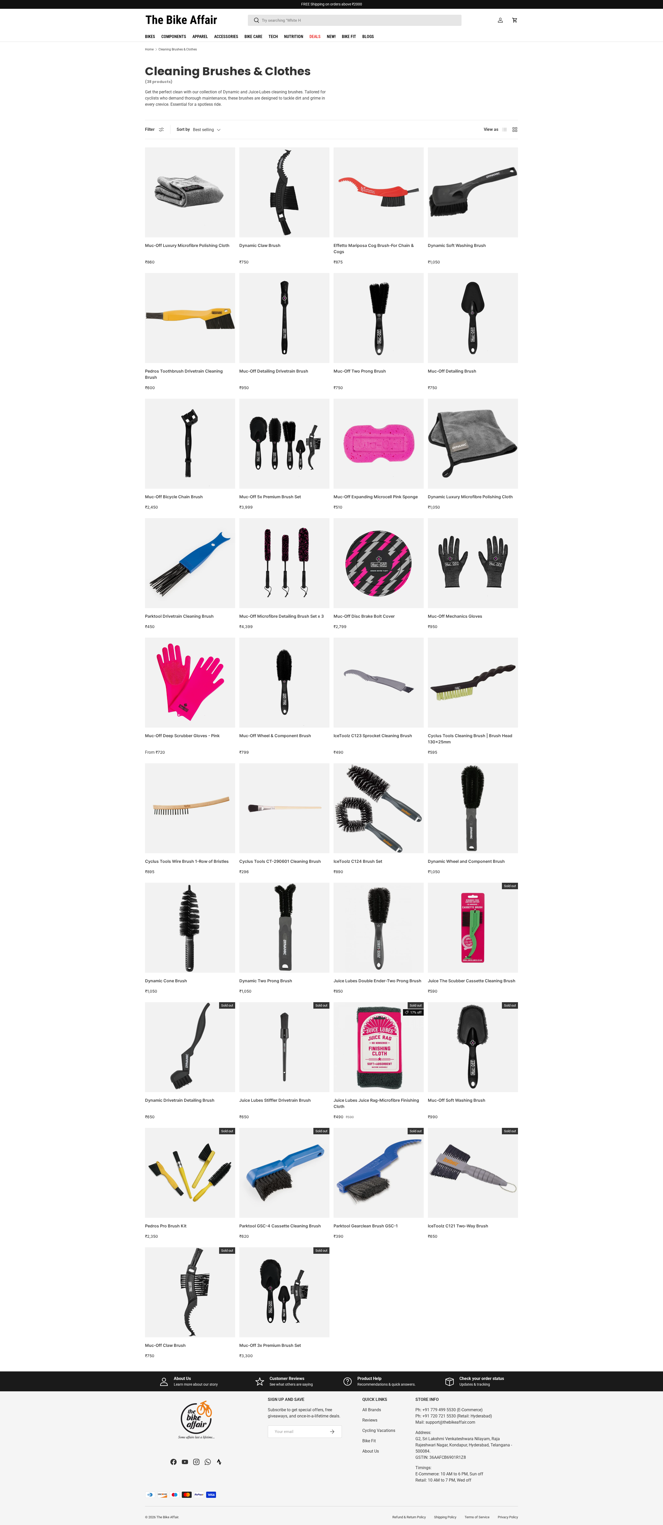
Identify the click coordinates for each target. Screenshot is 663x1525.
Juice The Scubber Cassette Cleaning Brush (471, 980)
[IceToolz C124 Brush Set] (379, 808)
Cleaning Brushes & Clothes (177, 49)
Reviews (369, 1420)
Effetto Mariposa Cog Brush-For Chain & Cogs (374, 248)
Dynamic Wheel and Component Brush (466, 861)
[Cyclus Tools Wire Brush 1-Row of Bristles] (190, 808)
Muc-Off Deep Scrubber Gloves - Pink (182, 735)
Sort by (183, 129)
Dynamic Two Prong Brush (265, 980)
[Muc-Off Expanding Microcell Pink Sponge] (379, 444)
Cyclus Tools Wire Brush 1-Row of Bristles (187, 861)
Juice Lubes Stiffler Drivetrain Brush (275, 1100)
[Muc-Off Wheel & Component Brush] (284, 683)
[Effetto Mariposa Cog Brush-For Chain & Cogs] (379, 192)
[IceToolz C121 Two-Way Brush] (473, 1173)
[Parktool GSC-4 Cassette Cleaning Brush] (284, 1173)
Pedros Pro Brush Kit (165, 1225)
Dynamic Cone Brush (166, 980)
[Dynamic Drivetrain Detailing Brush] (190, 1047)
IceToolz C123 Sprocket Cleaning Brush (373, 735)
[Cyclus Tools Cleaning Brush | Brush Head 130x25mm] (473, 683)
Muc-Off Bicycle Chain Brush (174, 496)
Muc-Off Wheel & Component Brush (275, 735)
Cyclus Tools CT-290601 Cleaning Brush (280, 861)
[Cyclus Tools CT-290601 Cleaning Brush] (284, 808)
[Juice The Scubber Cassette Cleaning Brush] (473, 928)
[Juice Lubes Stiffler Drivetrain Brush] (284, 1047)
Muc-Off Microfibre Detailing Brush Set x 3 (281, 616)
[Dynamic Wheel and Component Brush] (473, 808)
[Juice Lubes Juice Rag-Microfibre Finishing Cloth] (379, 1047)
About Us (370, 1451)
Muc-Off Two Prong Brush (360, 371)
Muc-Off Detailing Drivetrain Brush (273, 371)
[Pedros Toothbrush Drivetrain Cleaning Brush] (190, 318)
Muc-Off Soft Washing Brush (456, 1100)
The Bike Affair (167, 1517)
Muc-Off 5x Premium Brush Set (270, 496)
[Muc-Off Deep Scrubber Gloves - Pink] (190, 683)
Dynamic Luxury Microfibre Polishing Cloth (470, 496)
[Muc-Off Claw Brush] (190, 1292)
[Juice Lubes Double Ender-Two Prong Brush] (379, 928)
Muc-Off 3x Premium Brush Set (270, 1345)
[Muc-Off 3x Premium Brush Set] (284, 1292)
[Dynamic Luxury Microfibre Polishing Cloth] (473, 444)
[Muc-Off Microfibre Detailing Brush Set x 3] (284, 563)
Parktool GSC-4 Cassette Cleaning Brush (280, 1225)
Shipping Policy (445, 1517)
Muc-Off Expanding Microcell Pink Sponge (376, 496)
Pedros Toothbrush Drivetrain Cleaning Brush (184, 374)
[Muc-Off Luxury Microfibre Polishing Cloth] (190, 192)
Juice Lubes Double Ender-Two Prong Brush (377, 980)
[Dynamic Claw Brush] (284, 192)
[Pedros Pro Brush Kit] (190, 1173)
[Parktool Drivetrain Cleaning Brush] (190, 563)
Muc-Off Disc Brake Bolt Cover (364, 616)
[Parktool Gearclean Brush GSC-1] (379, 1173)
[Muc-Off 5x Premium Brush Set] (284, 444)
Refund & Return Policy (409, 1517)
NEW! (331, 36)
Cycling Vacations (378, 1430)
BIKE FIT (349, 36)
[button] (515, 20)
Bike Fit (369, 1440)
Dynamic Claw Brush (259, 245)
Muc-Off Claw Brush (165, 1345)
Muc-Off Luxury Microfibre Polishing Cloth (187, 245)
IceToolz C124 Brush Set (358, 861)
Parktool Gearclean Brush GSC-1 (366, 1225)
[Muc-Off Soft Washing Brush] (473, 1047)
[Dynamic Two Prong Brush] (284, 928)
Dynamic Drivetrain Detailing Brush (179, 1100)
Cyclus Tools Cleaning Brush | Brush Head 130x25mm (470, 738)
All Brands (371, 1409)
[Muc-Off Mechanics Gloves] (473, 563)
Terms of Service (477, 1517)
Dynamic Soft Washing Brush (457, 245)
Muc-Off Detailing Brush (452, 371)
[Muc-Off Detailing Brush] (473, 318)
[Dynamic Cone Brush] (190, 928)
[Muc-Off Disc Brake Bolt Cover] (379, 563)
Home (149, 49)
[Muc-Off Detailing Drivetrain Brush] (284, 318)
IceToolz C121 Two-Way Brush (458, 1225)
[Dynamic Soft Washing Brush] (473, 192)
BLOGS (368, 36)
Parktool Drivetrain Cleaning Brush (179, 616)
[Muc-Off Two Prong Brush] (379, 318)
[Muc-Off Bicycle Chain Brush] (190, 444)
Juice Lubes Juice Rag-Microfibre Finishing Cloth (376, 1103)
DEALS (315, 36)
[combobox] (355, 20)
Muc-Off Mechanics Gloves (455, 616)
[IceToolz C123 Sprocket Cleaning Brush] (379, 683)
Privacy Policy (508, 1517)
